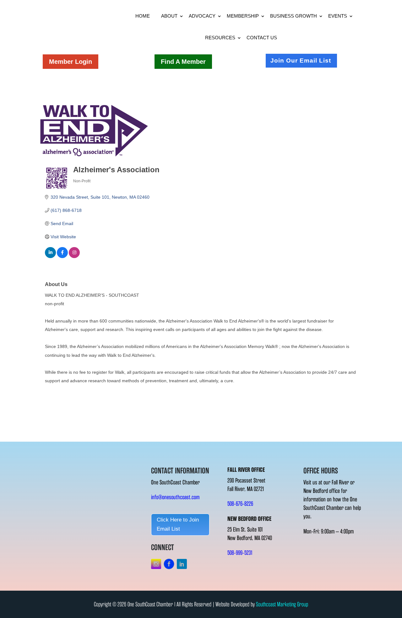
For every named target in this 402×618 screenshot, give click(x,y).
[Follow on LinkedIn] (182, 564)
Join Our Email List (300, 60)
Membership (243, 16)
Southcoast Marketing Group (282, 604)
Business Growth (293, 16)
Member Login (70, 61)
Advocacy (202, 16)
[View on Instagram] (74, 256)
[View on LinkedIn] (50, 256)
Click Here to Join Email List (178, 524)
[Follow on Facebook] (169, 564)
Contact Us (262, 37)
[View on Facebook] (62, 256)
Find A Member (183, 61)
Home (142, 16)
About (169, 16)
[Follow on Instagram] (156, 564)
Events (337, 16)
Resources (220, 37)
